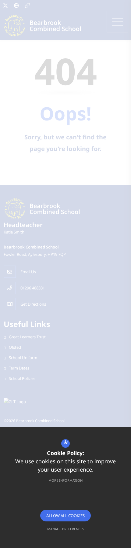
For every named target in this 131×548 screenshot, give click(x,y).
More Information (65, 480)
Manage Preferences (65, 529)
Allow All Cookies (65, 515)
